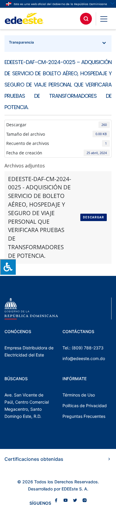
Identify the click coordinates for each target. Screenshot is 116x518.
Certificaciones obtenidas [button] (33, 459)
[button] (103, 19)
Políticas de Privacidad (84, 405)
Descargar (93, 217)
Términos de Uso (78, 394)
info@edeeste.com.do (83, 358)
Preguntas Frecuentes (83, 416)
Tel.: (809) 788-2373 (83, 347)
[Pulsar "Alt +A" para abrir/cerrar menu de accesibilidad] (8, 267)
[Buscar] (86, 19)
